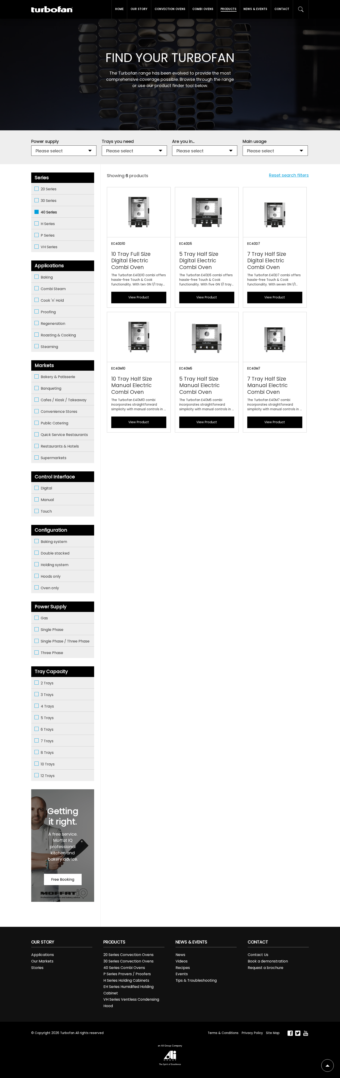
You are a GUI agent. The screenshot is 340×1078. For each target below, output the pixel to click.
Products (229, 9)
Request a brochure (265, 967)
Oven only (50, 588)
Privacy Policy (252, 1033)
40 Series (49, 212)
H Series (48, 223)
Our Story (139, 9)
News (180, 954)
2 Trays (47, 683)
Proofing (48, 312)
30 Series (48, 200)
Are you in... (183, 141)
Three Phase (52, 652)
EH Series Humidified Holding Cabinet (128, 990)
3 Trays (47, 694)
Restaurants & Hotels (60, 446)
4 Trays (47, 706)
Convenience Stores (59, 411)
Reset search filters (289, 175)
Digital (46, 488)
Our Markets (42, 961)
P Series (48, 235)
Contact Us (258, 954)
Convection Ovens (170, 9)
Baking (47, 277)
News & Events (255, 9)
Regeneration (53, 323)
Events (182, 974)
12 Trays (48, 775)
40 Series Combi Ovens (124, 967)
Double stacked (55, 553)
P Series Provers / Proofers (127, 974)
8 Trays (47, 752)
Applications (42, 954)
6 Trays (47, 729)
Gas (44, 618)
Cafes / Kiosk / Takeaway (64, 400)
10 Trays (48, 764)
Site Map (273, 1033)
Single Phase (52, 629)
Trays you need (118, 141)
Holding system (54, 564)
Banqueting (51, 388)
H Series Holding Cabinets (126, 980)
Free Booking (62, 879)
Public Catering (54, 423)
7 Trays (47, 741)
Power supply (45, 141)
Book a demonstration (268, 961)
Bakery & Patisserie (58, 376)
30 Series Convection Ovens (128, 961)
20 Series (48, 189)
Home (119, 9)
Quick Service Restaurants (64, 434)
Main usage (254, 141)
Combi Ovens (202, 9)
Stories (37, 967)
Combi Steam (53, 288)
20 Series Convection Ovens (128, 954)
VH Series (49, 247)
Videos (182, 961)
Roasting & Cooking (58, 335)
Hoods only (51, 576)
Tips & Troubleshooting (196, 980)
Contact (282, 9)
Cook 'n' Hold (52, 300)
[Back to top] (327, 1065)
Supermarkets (53, 458)
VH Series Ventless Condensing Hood (131, 1003)
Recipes (183, 967)
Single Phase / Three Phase (65, 641)
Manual (47, 499)
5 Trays (47, 718)
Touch (46, 511)
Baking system (54, 541)
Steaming (49, 346)
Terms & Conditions (223, 1033)
